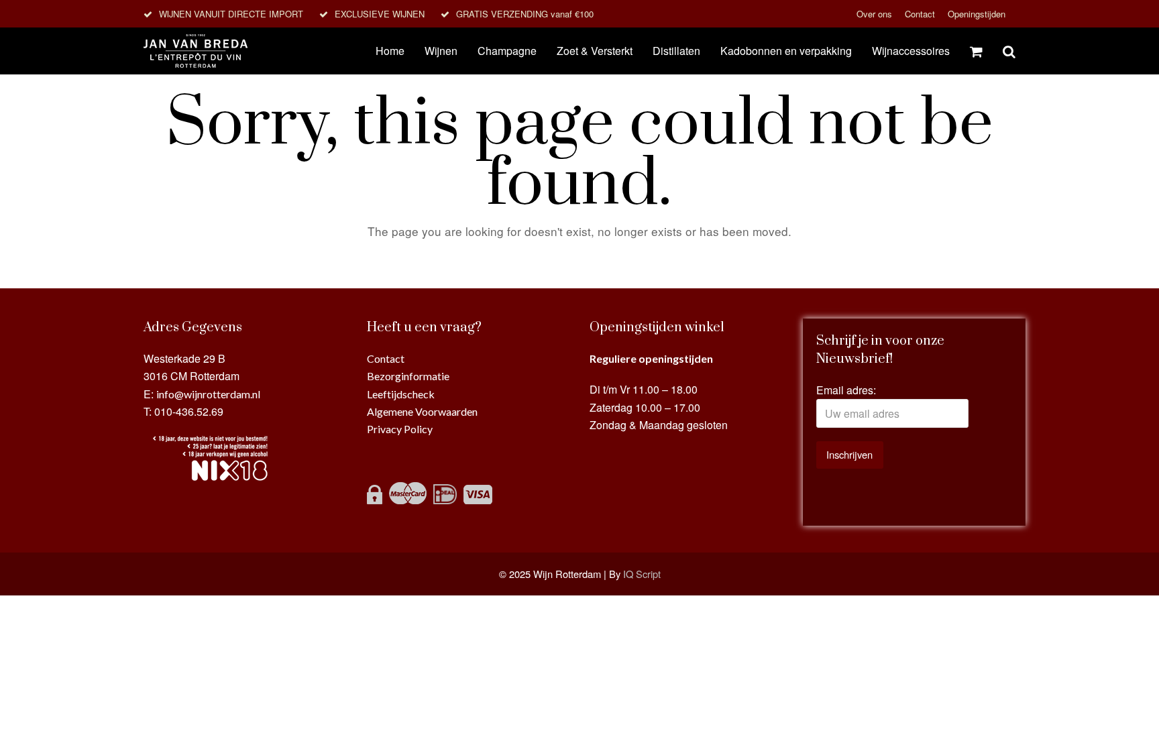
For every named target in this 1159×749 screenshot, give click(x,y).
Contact (921, 13)
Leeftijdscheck (401, 394)
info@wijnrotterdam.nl (208, 394)
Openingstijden (976, 13)
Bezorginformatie (408, 375)
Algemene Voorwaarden (422, 411)
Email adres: (846, 390)
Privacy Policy (400, 428)
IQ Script (642, 574)
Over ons (876, 13)
